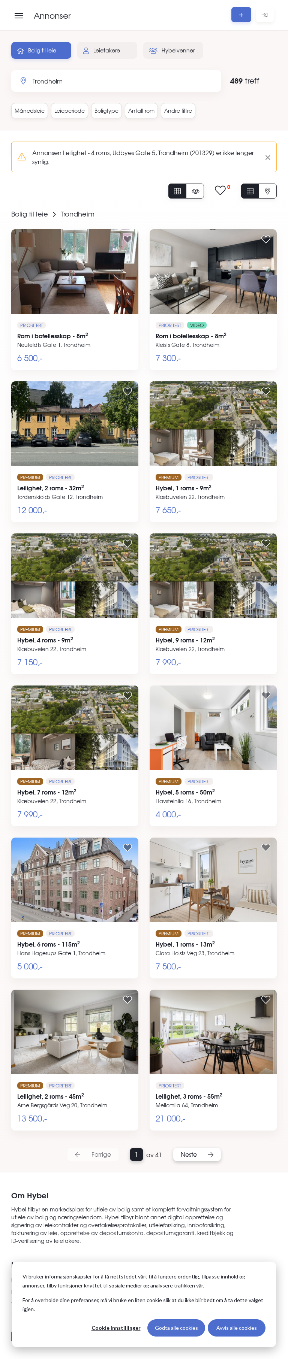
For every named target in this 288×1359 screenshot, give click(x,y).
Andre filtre (178, 110)
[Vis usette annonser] (195, 191)
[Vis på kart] (268, 191)
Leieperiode (69, 110)
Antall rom (141, 110)
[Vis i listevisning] (250, 191)
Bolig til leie (41, 50)
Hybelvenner (177, 50)
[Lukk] (265, 157)
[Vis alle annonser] (177, 191)
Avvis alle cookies (236, 1328)
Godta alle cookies (176, 1328)
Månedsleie (30, 110)
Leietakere (106, 50)
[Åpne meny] (18, 16)
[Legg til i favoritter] (127, 239)
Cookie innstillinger (116, 1328)
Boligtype (106, 110)
